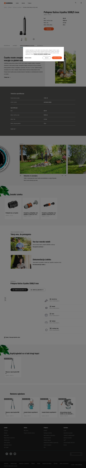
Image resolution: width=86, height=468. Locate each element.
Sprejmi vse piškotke (57, 57)
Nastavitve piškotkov (28, 57)
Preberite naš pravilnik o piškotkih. (41, 54)
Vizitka (49, 54)
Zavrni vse (46, 57)
